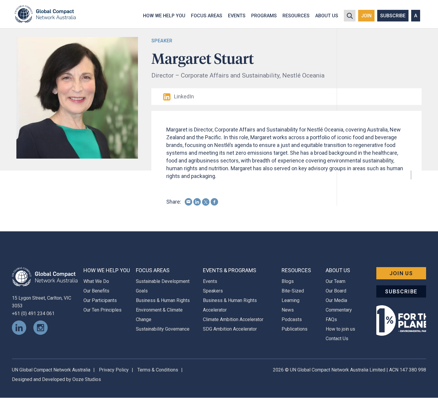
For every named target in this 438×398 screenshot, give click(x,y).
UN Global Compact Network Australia (51, 370)
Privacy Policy (114, 370)
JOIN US (401, 273)
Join (366, 15)
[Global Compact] (44, 276)
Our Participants (100, 300)
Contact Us (337, 338)
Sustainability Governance (163, 329)
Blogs (288, 281)
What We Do (96, 281)
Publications (294, 329)
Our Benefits (96, 291)
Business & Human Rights (163, 300)
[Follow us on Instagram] (40, 327)
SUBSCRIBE (393, 15)
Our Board (336, 291)
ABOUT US (326, 15)
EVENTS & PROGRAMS (229, 270)
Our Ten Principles (102, 310)
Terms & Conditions (157, 370)
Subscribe (401, 291)
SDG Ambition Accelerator (230, 329)
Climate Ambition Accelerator (233, 319)
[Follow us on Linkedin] (19, 327)
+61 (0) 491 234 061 (33, 313)
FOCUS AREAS (206, 15)
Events (210, 281)
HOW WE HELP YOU (164, 15)
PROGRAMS (264, 15)
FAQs (331, 319)
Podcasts (292, 319)
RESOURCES (296, 15)
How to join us (340, 329)
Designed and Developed (38, 379)
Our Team (335, 281)
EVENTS (237, 15)
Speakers (213, 291)
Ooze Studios (86, 379)
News (288, 310)
